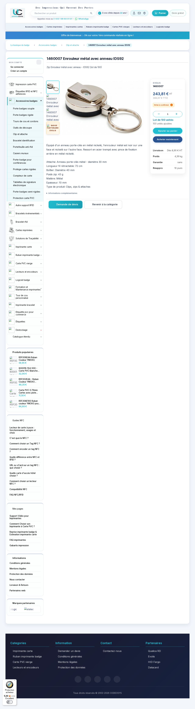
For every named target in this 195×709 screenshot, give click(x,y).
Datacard (153, 667)
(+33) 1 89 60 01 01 (62, 19)
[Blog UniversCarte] (87, 679)
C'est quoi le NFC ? (19, 438)
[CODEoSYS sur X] (78, 679)
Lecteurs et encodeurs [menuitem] (143, 27)
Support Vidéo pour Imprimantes (19, 517)
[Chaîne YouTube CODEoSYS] (117, 679)
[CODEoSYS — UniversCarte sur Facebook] (97, 679)
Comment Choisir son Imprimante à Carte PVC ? (22, 525)
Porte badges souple (23, 108)
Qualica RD (154, 651)
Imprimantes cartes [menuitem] (74, 27)
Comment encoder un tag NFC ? (24, 450)
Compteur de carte (22, 175)
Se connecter (17, 67)
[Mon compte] (134, 13)
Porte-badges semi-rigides (26, 191)
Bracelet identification (24, 140)
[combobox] (61, 13)
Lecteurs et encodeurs (26, 667)
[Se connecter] (38, 62)
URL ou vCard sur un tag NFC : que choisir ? (24, 466)
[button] (52, 87)
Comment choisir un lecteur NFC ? (23, 482)
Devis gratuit (178, 13)
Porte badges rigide (23, 115)
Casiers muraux (20, 153)
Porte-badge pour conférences (22, 161)
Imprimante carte (23, 651)
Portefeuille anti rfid (23, 147)
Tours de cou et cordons (25, 121)
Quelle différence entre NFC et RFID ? (24, 458)
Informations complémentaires (62, 193)
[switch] (10, 702)
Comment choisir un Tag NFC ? (25, 443)
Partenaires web (17, 590)
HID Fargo (154, 661)
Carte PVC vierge (22, 661)
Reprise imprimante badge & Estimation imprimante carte (23, 533)
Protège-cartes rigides (24, 169)
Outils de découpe (22, 127)
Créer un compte (19, 71)
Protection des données (21, 574)
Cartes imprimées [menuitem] (54, 27)
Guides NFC (18, 420)
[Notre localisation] (144, 13)
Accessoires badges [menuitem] (34, 27)
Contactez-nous (112, 651)
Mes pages (17, 509)
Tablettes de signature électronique (24, 184)
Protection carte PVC (23, 198)
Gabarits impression (19, 545)
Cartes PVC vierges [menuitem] (121, 27)
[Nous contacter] (139, 13)
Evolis (151, 656)
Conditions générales (20, 563)
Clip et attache (20, 134)
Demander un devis (69, 651)
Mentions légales (18, 568)
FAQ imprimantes (18, 540)
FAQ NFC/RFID (16, 495)
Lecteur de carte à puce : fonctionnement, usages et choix (23, 430)
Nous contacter (17, 579)
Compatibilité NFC (18, 489)
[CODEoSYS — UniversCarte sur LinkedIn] (107, 679)
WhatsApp (83, 19)
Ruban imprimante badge (27, 656)
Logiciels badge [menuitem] (163, 27)
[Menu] (15, 681)
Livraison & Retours (19, 585)
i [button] (171, 105)
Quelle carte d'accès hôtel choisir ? (22, 474)
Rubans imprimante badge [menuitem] (97, 27)
